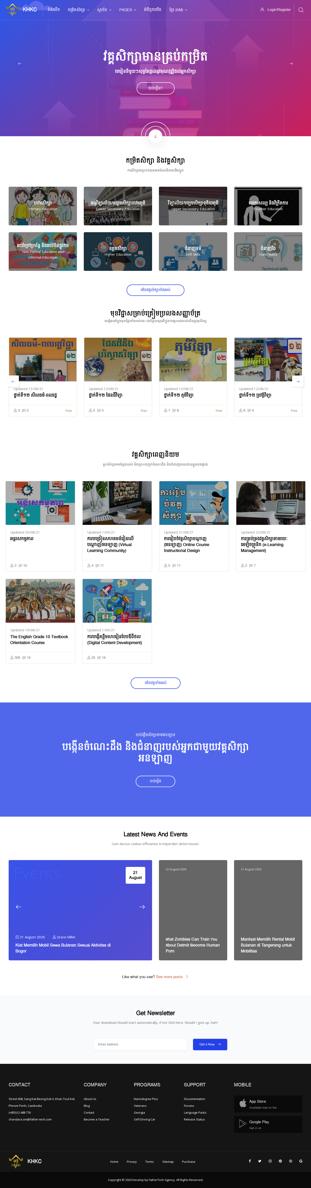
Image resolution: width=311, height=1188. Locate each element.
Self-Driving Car (144, 1119)
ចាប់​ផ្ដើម (155, 781)
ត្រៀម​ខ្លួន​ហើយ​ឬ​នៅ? (155, 88)
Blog (87, 1106)
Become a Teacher (97, 1119)
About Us (90, 1099)
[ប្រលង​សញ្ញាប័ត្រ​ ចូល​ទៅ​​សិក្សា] (42, 359)
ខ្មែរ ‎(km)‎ (176, 10)
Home (114, 1162)
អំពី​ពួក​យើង (152, 9)
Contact (89, 1112)
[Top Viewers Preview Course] (40, 503)
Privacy (132, 1162)
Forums (189, 1106)
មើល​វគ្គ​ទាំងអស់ (155, 683)
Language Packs (195, 1112)
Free (68, 410)
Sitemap (168, 1162)
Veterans (140, 1106)
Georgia (139, 1112)
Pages (125, 10)
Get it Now (207, 1044)
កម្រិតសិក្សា (76, 10)
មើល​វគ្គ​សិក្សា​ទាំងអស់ (155, 290)
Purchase (188, 1162)
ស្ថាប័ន (102, 10)
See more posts (169, 977)
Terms (149, 1162)
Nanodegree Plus (146, 1099)
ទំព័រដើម (54, 9)
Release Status (194, 1119)
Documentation (194, 1099)
